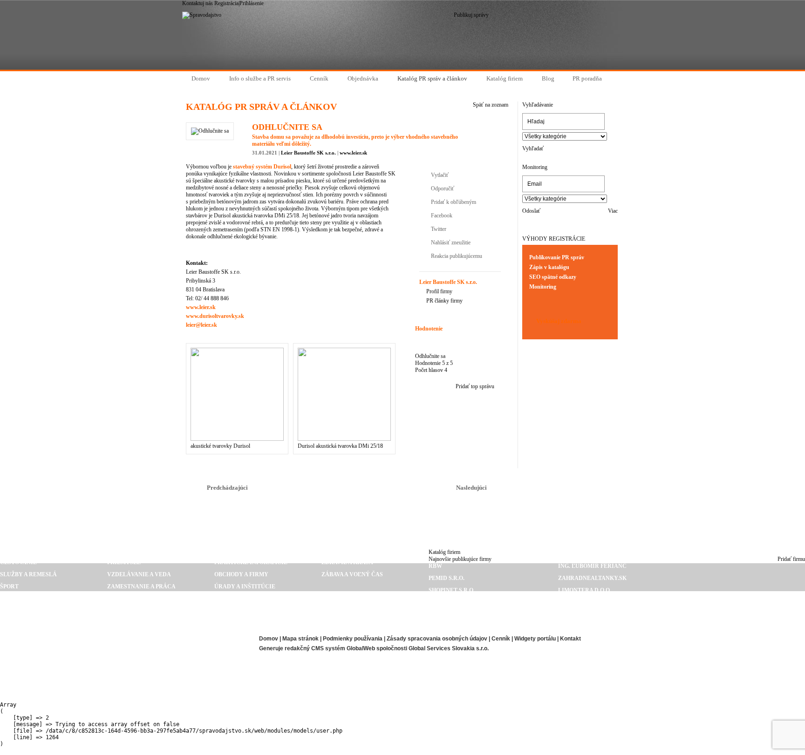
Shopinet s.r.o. (452, 590)
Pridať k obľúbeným (453, 202)
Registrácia (226, 3)
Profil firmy (439, 291)
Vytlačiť (440, 175)
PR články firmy (444, 300)
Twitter (438, 229)
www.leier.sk (353, 152)
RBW (435, 566)
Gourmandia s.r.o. (158, 638)
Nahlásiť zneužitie (451, 242)
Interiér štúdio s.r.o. (34, 687)
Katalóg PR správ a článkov (402, 512)
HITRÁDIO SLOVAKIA (588, 602)
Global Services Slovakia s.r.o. (449, 648)
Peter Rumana (23, 663)
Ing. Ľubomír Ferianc (592, 566)
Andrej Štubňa (453, 614)
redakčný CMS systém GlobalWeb (330, 648)
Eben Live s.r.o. (24, 638)
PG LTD (568, 626)
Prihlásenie (251, 3)
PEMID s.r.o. (446, 578)
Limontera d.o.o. (584, 590)
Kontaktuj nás (197, 3)
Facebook (441, 215)
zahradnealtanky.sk (592, 578)
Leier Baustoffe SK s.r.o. (308, 152)
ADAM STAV (16, 650)
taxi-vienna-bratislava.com (45, 675)
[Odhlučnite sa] (210, 131)
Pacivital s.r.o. (582, 614)
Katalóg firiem (444, 552)
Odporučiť (442, 188)
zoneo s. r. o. (449, 602)
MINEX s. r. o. (448, 626)
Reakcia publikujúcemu (456, 256)
